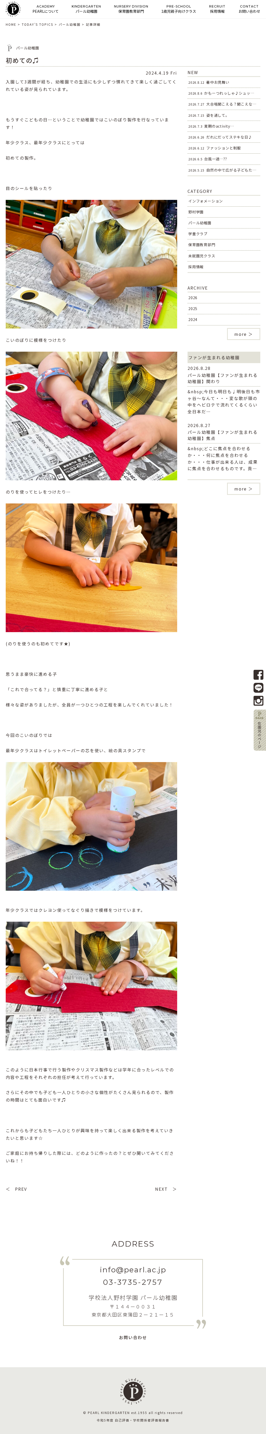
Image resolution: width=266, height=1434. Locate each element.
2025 (192, 308)
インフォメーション (205, 201)
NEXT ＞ (166, 1189)
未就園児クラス (201, 255)
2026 (192, 297)
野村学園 (196, 211)
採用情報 (196, 266)
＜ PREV (16, 1189)
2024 (192, 319)
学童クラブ (198, 233)
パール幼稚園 (199, 222)
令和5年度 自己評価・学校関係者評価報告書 (133, 1420)
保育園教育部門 (201, 244)
